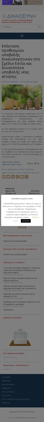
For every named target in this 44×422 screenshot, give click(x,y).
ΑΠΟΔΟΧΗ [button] (25, 221)
